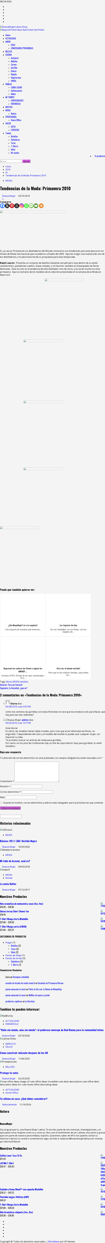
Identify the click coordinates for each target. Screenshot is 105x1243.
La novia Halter (8, 884)
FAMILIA (8, 84)
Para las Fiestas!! (11, 684)
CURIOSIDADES (17, 100)
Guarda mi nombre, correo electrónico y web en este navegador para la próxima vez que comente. (53, 802)
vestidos (24, 681)
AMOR (8, 41)
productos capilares (13, 1001)
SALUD (8, 123)
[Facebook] (2, 205)
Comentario (7, 781)
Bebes (13, 94)
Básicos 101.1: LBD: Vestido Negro (18, 841)
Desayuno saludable (21, 977)
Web (2, 797)
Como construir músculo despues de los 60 (24, 1053)
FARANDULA (16, 103)
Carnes (14, 64)
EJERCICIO (15, 130)
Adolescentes (16, 90)
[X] (7, 205)
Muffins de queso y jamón (39, 995)
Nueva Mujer (9, 195)
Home (7, 35)
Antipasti (15, 58)
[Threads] (16, 205)
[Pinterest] (12, 205)
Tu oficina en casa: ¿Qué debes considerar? (23, 1098)
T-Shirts (14, 146)
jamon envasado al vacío (15, 989)
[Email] (35, 205)
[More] (41, 205)
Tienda (8, 133)
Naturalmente (9, 1104)
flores (9, 681)
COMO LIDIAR (16, 87)
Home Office (16, 120)
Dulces (14, 71)
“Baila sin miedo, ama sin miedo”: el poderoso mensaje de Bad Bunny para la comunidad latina (51, 1030)
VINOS (13, 81)
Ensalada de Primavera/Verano (50, 983)
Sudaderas (15, 139)
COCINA (8, 54)
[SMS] (31, 205)
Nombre (5, 786)
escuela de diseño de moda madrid (20, 983)
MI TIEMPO (9, 97)
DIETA (13, 126)
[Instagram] (21, 205)
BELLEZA (8, 51)
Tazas (13, 143)
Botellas (14, 136)
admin (25, 719)
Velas (13, 149)
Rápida (14, 74)
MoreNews (53, 1241)
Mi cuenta (15, 152)
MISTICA (8, 107)
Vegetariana (16, 77)
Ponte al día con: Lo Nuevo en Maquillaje (45, 989)
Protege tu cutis (9, 1073)
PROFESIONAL (11, 116)
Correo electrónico (10, 791)
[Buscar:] (11, 161)
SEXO (13, 45)
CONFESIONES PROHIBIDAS (22, 48)
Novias (13, 113)
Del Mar (14, 67)
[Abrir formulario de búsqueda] (1, 158)
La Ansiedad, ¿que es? (13, 688)
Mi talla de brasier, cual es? (15, 861)
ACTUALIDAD (10, 38)
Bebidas (14, 61)
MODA (8, 110)
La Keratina (30, 1001)
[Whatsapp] (26, 205)
